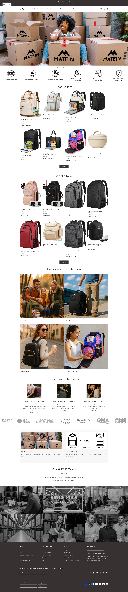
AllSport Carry (70, 371)
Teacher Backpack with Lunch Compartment (28, 120)
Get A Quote (25, 460)
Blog (21, 552)
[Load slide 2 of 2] (63, 67)
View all (64, 166)
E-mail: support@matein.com (95, 550)
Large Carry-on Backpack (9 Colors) (97, 114)
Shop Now (64, 43)
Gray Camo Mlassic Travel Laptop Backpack (74, 251)
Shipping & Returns (47, 552)
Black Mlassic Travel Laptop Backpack (95, 212)
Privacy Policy (68, 557)
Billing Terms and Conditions (71, 560)
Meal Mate (24, 321)
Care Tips (44, 557)
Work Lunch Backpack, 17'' (27, 155)
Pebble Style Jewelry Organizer (96, 153)
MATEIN (98, 586)
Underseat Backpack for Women (51, 114)
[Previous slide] (57, 67)
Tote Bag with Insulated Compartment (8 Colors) (49, 154)
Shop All (66, 550)
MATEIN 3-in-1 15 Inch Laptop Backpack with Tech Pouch (95, 245)
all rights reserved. (104, 586)
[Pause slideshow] (70, 67)
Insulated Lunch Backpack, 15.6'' (74, 117)
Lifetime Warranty (46, 555)
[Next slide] (67, 67)
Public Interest (23, 557)
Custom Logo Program (70, 555)
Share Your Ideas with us (73, 460)
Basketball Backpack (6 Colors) (74, 156)
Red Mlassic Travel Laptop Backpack (30, 251)
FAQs (43, 560)
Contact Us (45, 550)
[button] (101, 8)
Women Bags (25, 371)
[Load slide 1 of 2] (61, 67)
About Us (22, 550)
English (41, 586)
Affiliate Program (68, 552)
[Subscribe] (44, 572)
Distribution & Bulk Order (26, 555)
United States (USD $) (27, 586)
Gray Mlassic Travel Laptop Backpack (75, 211)
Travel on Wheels (71, 321)
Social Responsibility (25, 560)
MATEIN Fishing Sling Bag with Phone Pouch (30, 210)
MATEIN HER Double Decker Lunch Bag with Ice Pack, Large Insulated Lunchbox (51, 246)
